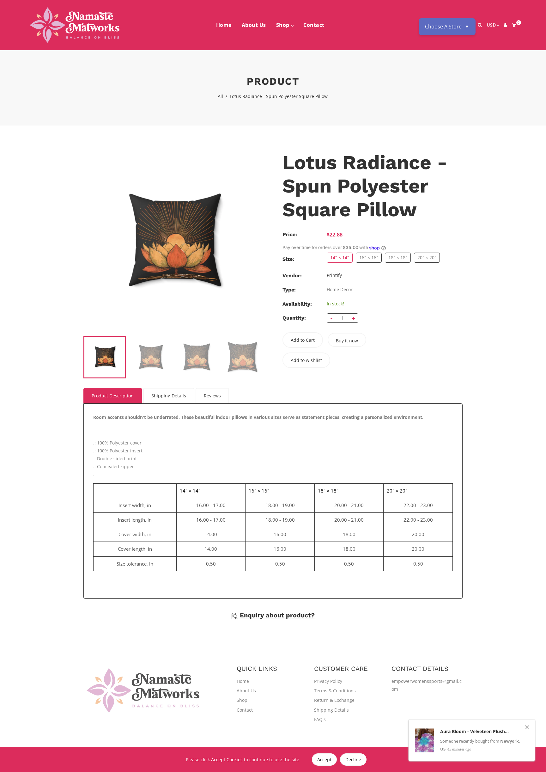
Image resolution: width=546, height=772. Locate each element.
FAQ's (320, 719)
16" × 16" (368, 257)
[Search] (479, 25)
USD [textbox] (491, 25)
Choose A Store (447, 26)
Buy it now (347, 341)
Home (224, 24)
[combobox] (492, 25)
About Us (254, 24)
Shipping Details (168, 396)
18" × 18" (397, 257)
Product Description (113, 396)
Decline (353, 760)
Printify (334, 275)
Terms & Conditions (335, 691)
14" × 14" (339, 257)
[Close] (527, 738)
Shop (283, 24)
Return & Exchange (334, 700)
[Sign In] (505, 25)
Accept (324, 760)
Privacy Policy (328, 681)
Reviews (212, 396)
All (220, 96)
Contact (314, 24)
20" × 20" (426, 257)
